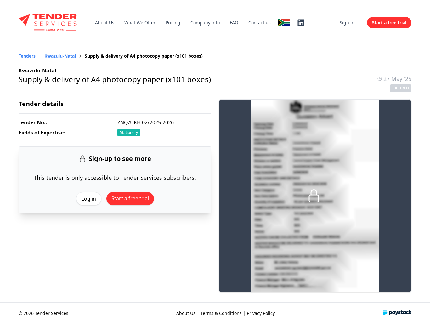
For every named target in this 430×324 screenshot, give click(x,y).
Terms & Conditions (221, 313)
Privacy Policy (261, 313)
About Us (104, 23)
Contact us (259, 23)
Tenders (27, 56)
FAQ (234, 23)
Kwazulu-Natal (60, 56)
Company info (205, 23)
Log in (89, 198)
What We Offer (140, 23)
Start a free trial (130, 198)
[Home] (48, 23)
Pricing (173, 23)
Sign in (347, 23)
